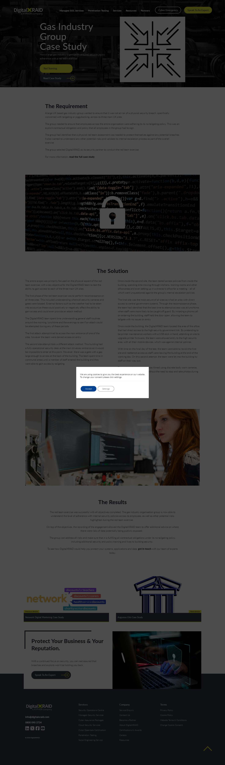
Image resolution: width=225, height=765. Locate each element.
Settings (106, 388)
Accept (88, 388)
